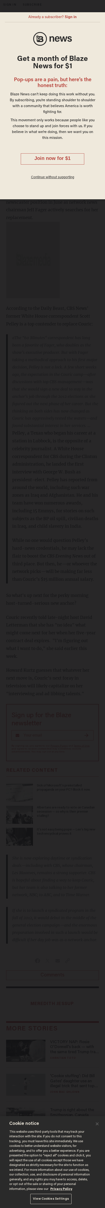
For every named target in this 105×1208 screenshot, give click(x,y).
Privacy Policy (61, 1189)
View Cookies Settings (51, 1198)
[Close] (97, 1124)
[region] (52, 1162)
